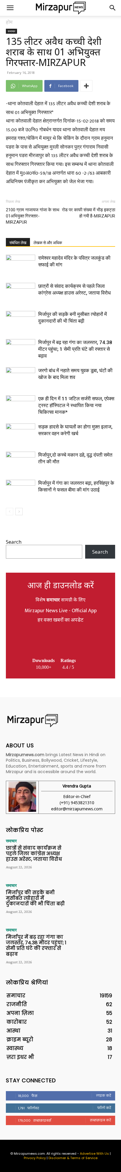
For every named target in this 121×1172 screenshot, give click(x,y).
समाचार (11, 31)
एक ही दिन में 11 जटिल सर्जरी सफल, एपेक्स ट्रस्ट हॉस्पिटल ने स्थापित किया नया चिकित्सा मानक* (76, 405)
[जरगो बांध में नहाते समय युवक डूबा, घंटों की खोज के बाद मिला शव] (20, 377)
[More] (86, 86)
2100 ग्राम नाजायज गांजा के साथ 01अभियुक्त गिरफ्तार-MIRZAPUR (32, 216)
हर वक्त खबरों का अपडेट (60, 620)
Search (13, 541)
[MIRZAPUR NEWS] (60, 720)
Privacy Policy (35, 1158)
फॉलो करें (104, 1107)
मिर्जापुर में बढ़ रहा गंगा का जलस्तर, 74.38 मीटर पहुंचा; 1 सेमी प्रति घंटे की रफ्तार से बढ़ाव (75, 349)
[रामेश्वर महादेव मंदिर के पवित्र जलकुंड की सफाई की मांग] (20, 265)
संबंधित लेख (17, 242)
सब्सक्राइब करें (100, 1120)
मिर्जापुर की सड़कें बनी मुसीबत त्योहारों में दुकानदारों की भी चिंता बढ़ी (35, 898)
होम (9, 22)
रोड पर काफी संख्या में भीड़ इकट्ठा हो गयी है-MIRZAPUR (88, 213)
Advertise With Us (94, 1153)
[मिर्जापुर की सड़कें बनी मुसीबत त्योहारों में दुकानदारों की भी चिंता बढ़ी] (20, 321)
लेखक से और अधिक (47, 242)
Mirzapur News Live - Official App (61, 610)
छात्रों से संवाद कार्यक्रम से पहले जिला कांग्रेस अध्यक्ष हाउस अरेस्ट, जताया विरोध (34, 854)
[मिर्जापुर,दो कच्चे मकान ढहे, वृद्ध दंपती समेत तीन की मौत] (20, 462)
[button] (10, 8)
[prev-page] (9, 511)
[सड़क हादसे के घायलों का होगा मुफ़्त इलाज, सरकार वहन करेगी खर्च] (20, 433)
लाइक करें (103, 1095)
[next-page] (19, 511)
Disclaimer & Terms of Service (73, 1158)
